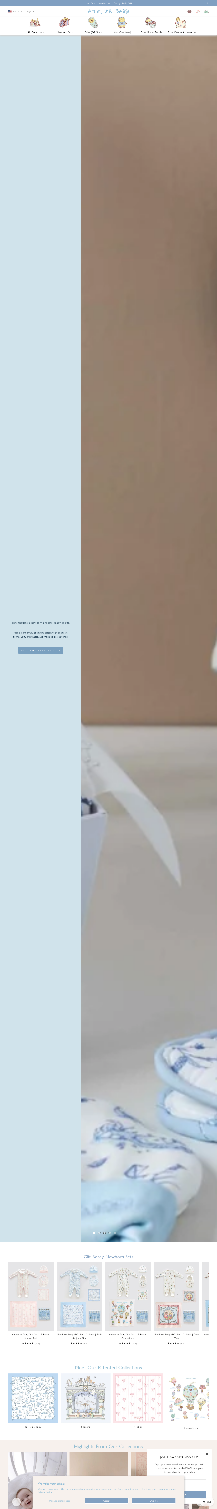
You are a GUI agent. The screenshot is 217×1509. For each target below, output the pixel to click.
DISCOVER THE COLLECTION (40, 650)
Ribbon (138, 1426)
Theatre (85, 1426)
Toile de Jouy (33, 1426)
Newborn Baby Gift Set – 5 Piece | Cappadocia (127, 1336)
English (30, 11)
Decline (154, 1500)
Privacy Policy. (45, 1492)
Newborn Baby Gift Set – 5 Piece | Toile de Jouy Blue (79, 1336)
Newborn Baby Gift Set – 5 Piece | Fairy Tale (176, 1336)
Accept (106, 1500)
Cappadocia (191, 1427)
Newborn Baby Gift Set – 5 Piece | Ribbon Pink (31, 1336)
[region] (108, 638)
